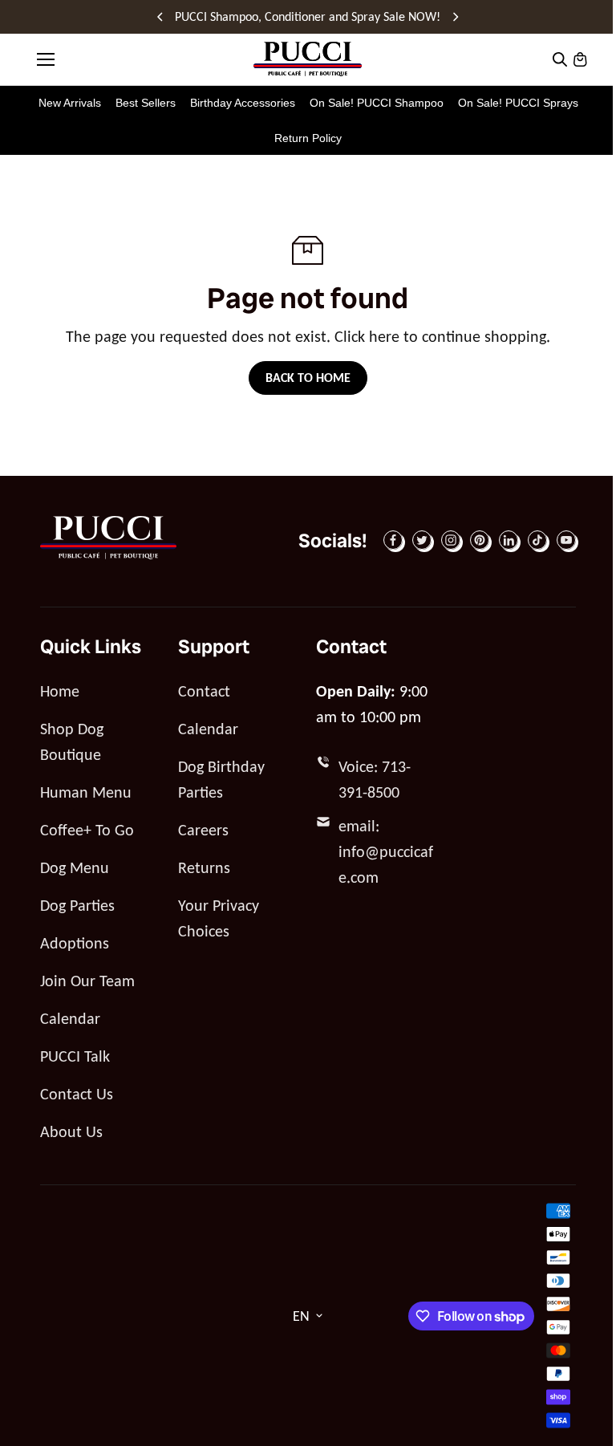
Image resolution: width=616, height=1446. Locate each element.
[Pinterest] (479, 540)
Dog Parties (77, 905)
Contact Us (76, 1093)
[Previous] (161, 16)
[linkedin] (508, 540)
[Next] (454, 16)
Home (59, 691)
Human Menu (86, 792)
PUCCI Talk (75, 1056)
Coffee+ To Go (87, 829)
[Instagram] (450, 540)
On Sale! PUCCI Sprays (518, 102)
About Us (71, 1131)
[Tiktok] (537, 540)
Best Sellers (146, 102)
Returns (204, 867)
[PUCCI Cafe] (307, 59)
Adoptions (74, 942)
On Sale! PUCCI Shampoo (377, 102)
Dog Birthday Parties (221, 779)
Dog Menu (74, 867)
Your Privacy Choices (218, 918)
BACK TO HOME (308, 377)
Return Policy (308, 138)
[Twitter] (422, 540)
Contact (204, 691)
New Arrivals (69, 102)
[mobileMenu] (45, 59)
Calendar (70, 1018)
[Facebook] (393, 540)
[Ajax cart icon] (580, 59)
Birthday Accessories (242, 102)
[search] (560, 59)
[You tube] (566, 540)
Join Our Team (87, 980)
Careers (203, 829)
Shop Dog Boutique (71, 741)
